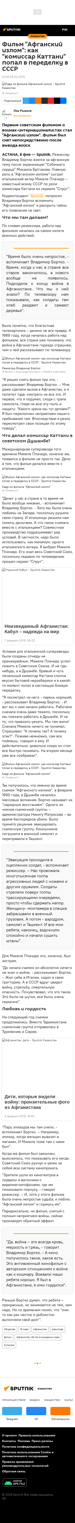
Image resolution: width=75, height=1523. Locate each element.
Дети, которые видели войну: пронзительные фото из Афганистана (37, 1102)
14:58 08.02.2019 (13, 77)
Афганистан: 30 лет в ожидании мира (37, 1337)
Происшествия (14, 1400)
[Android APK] (15, 1483)
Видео (35, 1400)
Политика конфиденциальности (25, 1446)
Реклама (24, 1441)
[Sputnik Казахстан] (12, 31)
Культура (9, 1344)
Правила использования (37, 1435)
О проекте (9, 1435)
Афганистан (40, 1329)
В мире (24, 1329)
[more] (68, 640)
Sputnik (37, 195)
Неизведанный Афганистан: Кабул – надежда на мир (37, 629)
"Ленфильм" (12, 93)
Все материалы (22, 115)
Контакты (9, 1441)
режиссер (57, 1329)
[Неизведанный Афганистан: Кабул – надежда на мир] (37, 594)
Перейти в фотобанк (54, 371)
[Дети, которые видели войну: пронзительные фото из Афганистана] (37, 1064)
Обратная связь (14, 1471)
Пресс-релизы (42, 1441)
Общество (9, 1329)
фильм (7, 1337)
